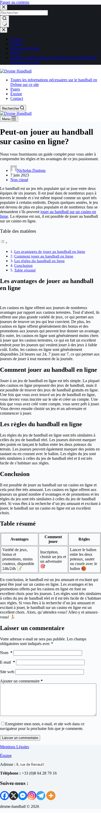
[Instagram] (31, 795)
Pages (15, 53)
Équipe (16, 44)
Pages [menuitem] (15, 89)
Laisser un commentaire (20, 738)
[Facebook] (4, 795)
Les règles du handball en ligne (39, 261)
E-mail (7, 662)
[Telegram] (40, 795)
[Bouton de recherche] (4, 21)
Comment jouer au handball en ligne (43, 256)
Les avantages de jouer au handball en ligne (49, 251)
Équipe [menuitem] (16, 94)
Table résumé (25, 270)
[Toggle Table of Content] (4, 242)
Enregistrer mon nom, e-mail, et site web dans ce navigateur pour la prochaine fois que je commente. (42, 726)
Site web (7, 672)
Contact (16, 39)
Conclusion (23, 265)
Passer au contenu (14, 2)
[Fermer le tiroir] (3, 30)
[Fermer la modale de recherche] (3, 7)
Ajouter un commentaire (21, 681)
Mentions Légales (24, 48)
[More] (50, 795)
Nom (6, 652)
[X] (13, 795)
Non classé (19, 180)
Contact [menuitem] (16, 98)
